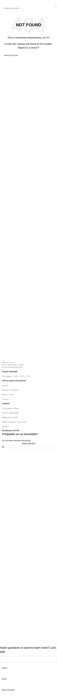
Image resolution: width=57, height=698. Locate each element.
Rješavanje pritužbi (10, 417)
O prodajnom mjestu (10, 408)
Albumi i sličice (8, 394)
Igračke (5, 385)
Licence (5, 399)
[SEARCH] (56, 6)
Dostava (5, 426)
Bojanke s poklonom (10, 390)
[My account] (54, 2)
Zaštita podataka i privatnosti (14, 422)
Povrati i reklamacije (10, 413)
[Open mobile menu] (3, 2)
